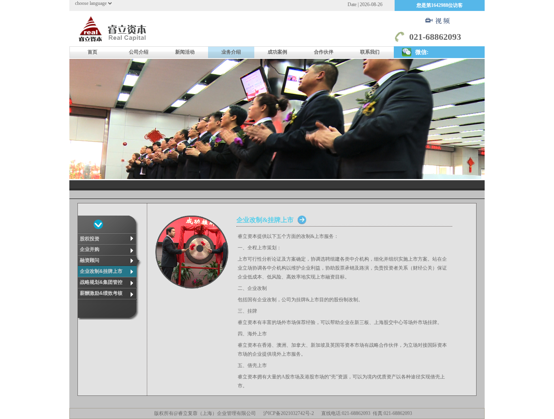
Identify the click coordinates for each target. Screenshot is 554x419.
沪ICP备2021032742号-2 (288, 413)
